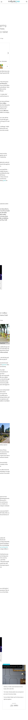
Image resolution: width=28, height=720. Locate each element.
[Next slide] (8, 53)
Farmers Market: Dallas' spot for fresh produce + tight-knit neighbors (14, 698)
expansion (4, 364)
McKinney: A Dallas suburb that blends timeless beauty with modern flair (13, 687)
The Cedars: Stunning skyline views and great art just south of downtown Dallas (13, 693)
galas (4, 180)
